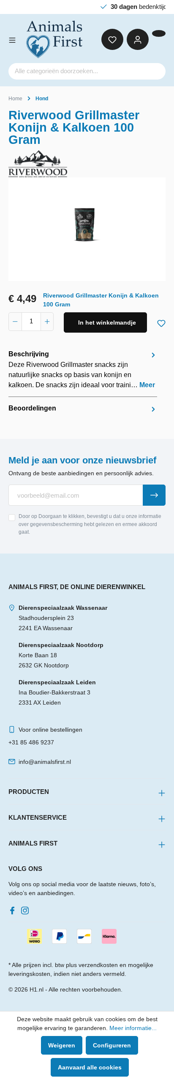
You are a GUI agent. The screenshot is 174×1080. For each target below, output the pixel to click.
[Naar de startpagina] (55, 39)
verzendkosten (98, 965)
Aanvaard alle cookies (90, 1067)
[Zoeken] (155, 71)
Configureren (112, 1045)
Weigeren (61, 1045)
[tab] (82, 370)
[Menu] (12, 39)
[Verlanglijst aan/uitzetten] (161, 321)
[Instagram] (26, 908)
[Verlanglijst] (112, 39)
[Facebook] (13, 908)
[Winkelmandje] (159, 33)
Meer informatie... (133, 1028)
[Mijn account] (138, 39)
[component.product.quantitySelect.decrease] (15, 321)
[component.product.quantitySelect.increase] (47, 321)
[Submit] (154, 495)
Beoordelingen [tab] (32, 408)
